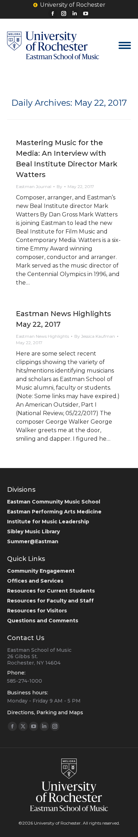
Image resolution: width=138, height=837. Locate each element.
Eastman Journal (33, 186)
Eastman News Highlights (42, 336)
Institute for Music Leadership (48, 521)
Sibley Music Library (33, 531)
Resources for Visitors (37, 610)
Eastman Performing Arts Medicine (54, 511)
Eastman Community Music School (53, 502)
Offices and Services (35, 581)
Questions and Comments (42, 620)
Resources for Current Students (51, 591)
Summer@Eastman (32, 541)
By (59, 186)
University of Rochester (72, 4)
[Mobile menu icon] (125, 45)
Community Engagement (41, 571)
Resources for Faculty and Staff (50, 601)
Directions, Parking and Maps (45, 712)
